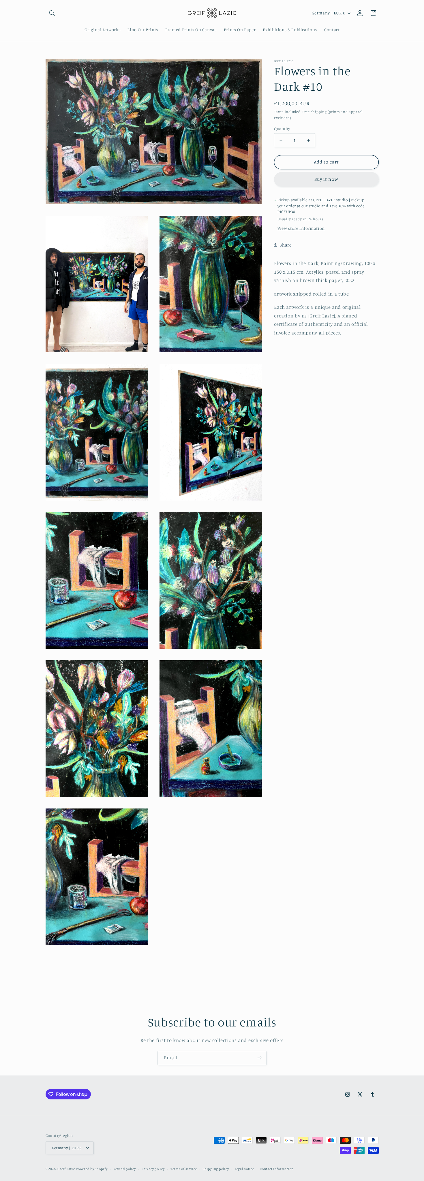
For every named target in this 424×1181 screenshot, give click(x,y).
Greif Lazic (66, 1169)
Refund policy (124, 1169)
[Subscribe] (259, 1058)
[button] (52, 13)
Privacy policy (153, 1169)
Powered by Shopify (91, 1169)
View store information (301, 228)
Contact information (277, 1169)
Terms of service (183, 1169)
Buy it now (326, 179)
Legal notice (244, 1169)
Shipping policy (216, 1169)
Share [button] (285, 244)
